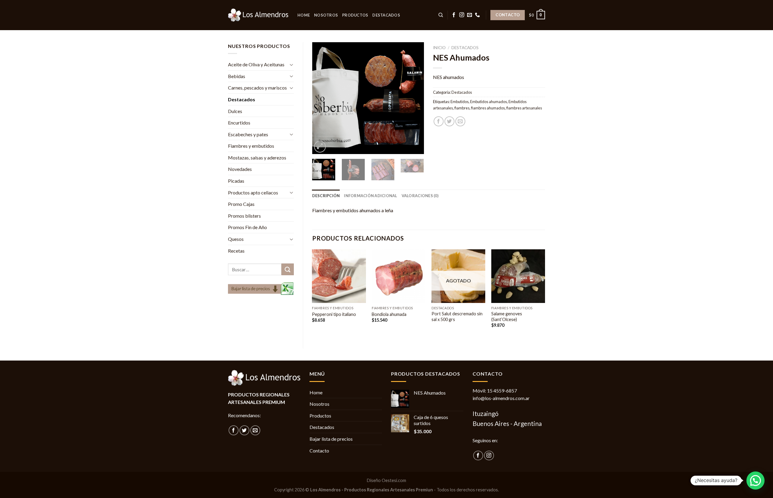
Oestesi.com (394, 480)
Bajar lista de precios (331, 439)
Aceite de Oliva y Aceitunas (256, 64)
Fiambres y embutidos (251, 146)
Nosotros (326, 15)
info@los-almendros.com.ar (501, 398)
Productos (355, 15)
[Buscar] (440, 15)
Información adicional (370, 195)
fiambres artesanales (524, 108)
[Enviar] (287, 269)
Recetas (236, 251)
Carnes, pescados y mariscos (257, 87)
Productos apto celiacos (253, 192)
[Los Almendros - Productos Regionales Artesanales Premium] (258, 15)
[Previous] (321, 98)
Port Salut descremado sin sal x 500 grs (457, 316)
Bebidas (236, 76)
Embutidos (460, 101)
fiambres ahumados (488, 108)
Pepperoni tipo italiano (334, 314)
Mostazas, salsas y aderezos (257, 157)
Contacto (319, 450)
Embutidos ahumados (488, 101)
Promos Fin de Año (247, 227)
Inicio (439, 47)
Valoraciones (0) (420, 195)
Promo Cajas (241, 204)
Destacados (386, 15)
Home (303, 15)
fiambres (462, 108)
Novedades (240, 169)
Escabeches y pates (248, 134)
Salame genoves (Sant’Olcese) (506, 316)
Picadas (236, 181)
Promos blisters (244, 216)
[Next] (414, 98)
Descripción (326, 195)
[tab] (326, 196)
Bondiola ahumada (389, 314)
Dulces (235, 111)
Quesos (236, 239)
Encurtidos (239, 122)
